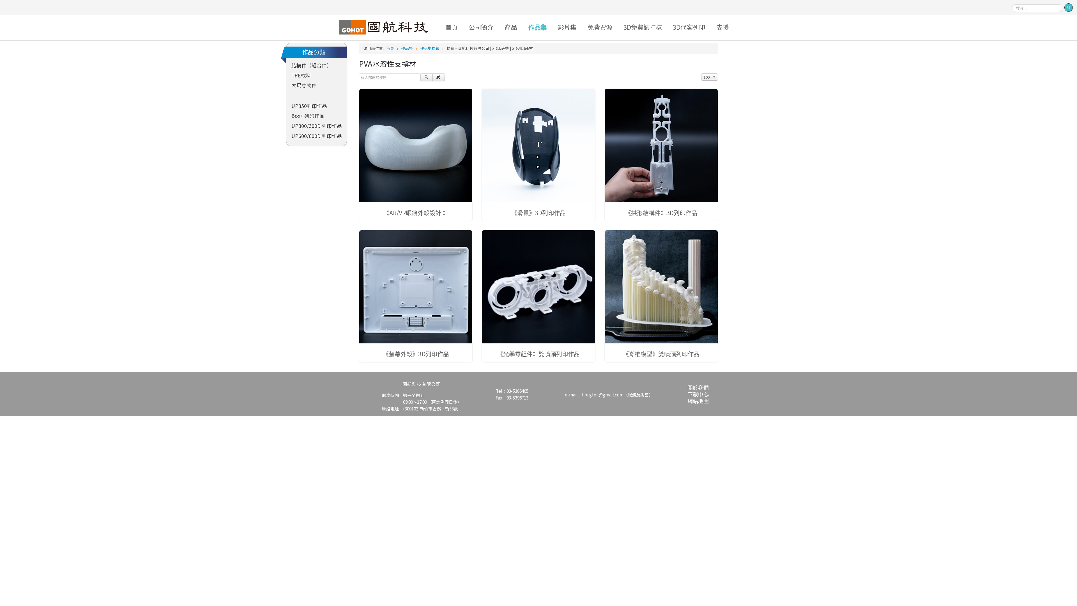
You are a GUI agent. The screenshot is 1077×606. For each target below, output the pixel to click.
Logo (383, 26)
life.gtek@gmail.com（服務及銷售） (617, 394)
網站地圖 (698, 401)
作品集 (537, 26)
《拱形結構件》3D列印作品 (661, 212)
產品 (511, 26)
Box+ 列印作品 (308, 115)
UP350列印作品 (309, 105)
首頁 (451, 26)
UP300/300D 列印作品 (316, 125)
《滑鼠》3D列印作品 (538, 212)
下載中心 (698, 394)
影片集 (567, 26)
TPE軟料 (301, 75)
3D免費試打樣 (642, 26)
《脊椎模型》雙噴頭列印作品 (661, 354)
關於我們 (698, 387)
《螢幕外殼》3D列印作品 (416, 354)
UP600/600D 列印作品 (316, 135)
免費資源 (600, 26)
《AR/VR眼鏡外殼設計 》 (415, 212)
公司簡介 (481, 26)
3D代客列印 (689, 26)
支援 (722, 26)
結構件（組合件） (311, 65)
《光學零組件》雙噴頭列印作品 (538, 354)
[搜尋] (427, 77)
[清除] (438, 77)
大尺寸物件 (304, 85)
